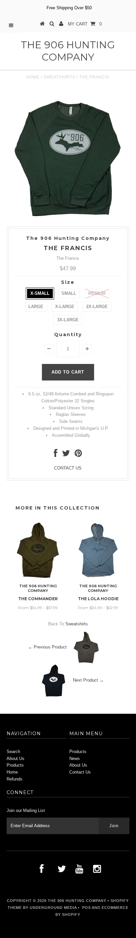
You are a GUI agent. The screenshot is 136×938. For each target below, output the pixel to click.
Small (68, 293)
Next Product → (88, 680)
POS (86, 908)
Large (35, 306)
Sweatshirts (59, 77)
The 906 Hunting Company (68, 51)
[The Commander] (38, 577)
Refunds (14, 779)
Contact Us (80, 772)
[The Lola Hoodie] (98, 577)
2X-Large (97, 306)
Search (13, 751)
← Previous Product (47, 647)
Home (33, 77)
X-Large (64, 306)
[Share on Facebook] (55, 454)
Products (15, 765)
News (74, 758)
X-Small (40, 293)
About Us (15, 758)
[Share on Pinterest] (78, 454)
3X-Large (68, 319)
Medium (97, 293)
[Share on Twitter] (66, 454)
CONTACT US (68, 468)
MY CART (85, 24)
